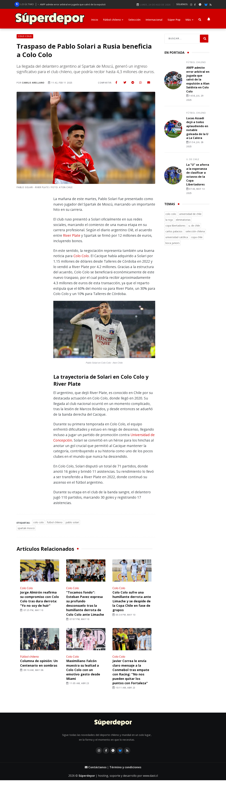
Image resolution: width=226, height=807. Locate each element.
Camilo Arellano (33, 82)
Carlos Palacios (173, 231)
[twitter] (124, 82)
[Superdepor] (49, 18)
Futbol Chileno (55, 522)
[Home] (113, 722)
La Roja (169, 219)
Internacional (154, 19)
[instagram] (191, 5)
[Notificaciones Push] (209, 19)
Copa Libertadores (175, 225)
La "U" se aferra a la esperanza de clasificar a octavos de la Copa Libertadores (197, 174)
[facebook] (195, 5)
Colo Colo (81, 255)
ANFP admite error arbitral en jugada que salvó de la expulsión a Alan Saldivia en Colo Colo (197, 79)
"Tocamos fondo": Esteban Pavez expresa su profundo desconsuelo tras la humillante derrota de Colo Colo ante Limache (85, 603)
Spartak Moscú (26, 528)
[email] (148, 82)
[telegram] (132, 82)
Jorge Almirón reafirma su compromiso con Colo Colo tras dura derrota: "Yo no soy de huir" (39, 599)
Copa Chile (197, 237)
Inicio (94, 19)
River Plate (71, 235)
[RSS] (211, 5)
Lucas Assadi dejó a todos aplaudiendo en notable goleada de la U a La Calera (197, 128)
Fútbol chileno (112, 19)
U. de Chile (192, 159)
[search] (204, 39)
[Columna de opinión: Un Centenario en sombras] (39, 639)
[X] (200, 4)
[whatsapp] (140, 82)
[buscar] (199, 20)
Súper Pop (174, 19)
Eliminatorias (183, 219)
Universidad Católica (176, 237)
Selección (134, 19)
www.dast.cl (150, 776)
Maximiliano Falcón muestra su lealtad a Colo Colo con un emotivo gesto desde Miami (83, 670)
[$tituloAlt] (173, 81)
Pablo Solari (72, 522)
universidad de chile (190, 214)
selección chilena (195, 231)
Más (188, 19)
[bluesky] (205, 4)
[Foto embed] (104, 330)
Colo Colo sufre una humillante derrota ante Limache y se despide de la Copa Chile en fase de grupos (131, 601)
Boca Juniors (172, 243)
